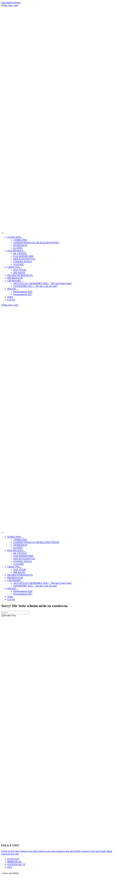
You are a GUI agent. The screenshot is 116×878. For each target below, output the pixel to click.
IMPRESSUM (14, 861)
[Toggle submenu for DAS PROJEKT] (24, 251)
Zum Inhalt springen (11, 2)
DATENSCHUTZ (16, 864)
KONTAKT (13, 859)
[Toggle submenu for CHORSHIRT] (22, 281)
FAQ (9, 867)
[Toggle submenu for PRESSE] (17, 289)
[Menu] (2, 232)
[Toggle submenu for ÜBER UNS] (20, 267)
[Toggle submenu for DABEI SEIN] (22, 537)
